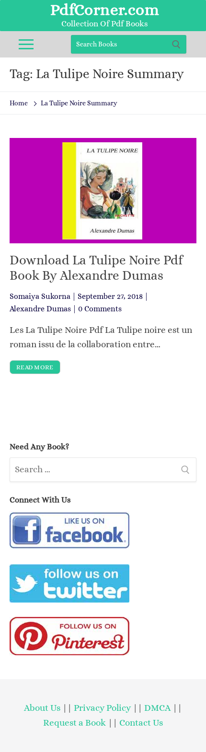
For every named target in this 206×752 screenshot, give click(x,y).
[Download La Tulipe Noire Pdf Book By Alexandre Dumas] (103, 190)
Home (19, 103)
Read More (35, 367)
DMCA (157, 708)
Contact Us (141, 723)
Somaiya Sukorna (40, 296)
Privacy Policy (102, 708)
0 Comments (100, 308)
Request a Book (75, 723)
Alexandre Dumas (40, 308)
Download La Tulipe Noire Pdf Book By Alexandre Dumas (96, 268)
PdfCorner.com (104, 9)
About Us (42, 708)
